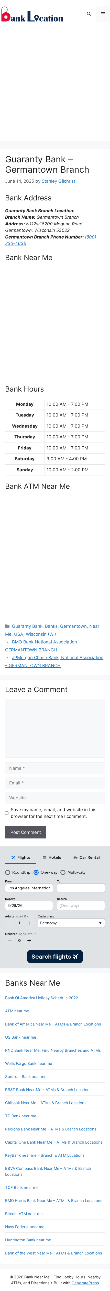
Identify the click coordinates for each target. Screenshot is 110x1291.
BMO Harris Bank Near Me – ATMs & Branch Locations (53, 1200)
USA (18, 634)
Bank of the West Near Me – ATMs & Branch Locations (53, 1253)
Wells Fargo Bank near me (28, 1063)
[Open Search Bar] (89, 14)
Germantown (73, 626)
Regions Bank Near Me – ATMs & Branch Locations (50, 1129)
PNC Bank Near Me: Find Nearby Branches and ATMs (53, 1050)
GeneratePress (85, 1282)
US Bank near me (20, 1037)
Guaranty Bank (27, 626)
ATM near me (17, 1011)
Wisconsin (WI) (41, 634)
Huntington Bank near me (28, 1239)
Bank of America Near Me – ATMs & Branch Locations (53, 1024)
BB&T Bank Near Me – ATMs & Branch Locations (48, 1089)
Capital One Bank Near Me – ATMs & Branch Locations (54, 1142)
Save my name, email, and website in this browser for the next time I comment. (53, 813)
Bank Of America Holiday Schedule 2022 (41, 997)
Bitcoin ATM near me (24, 1213)
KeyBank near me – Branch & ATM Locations (45, 1155)
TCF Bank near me (22, 1187)
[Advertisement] (55, 86)
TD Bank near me (20, 1115)
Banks (51, 626)
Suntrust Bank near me (26, 1076)
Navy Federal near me (25, 1226)
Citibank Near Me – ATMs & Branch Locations (45, 1102)
